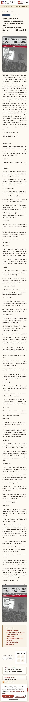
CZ (21, 2)
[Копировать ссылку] (22, 660)
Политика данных (15, 691)
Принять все (8, 696)
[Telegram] (18, 656)
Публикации (10, 11)
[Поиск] (24, 2)
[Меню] (27, 2)
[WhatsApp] (22, 656)
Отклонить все (20, 696)
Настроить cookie (13, 699)
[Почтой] (18, 660)
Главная (4, 11)
